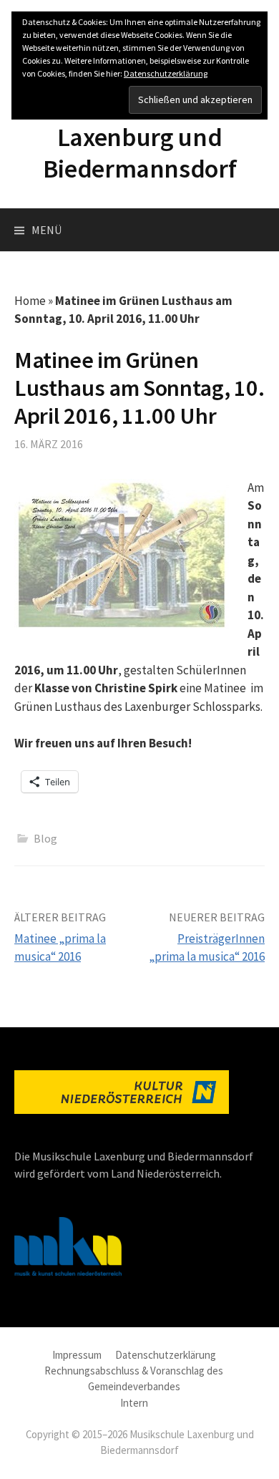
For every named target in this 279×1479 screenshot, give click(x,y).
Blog (45, 838)
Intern (134, 1403)
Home (30, 301)
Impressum (77, 1355)
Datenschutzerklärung (165, 1355)
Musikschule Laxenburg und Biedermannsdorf (140, 137)
